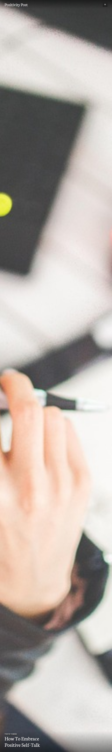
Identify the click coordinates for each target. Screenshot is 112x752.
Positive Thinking (11, 734)
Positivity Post (16, 4)
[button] (105, 4)
